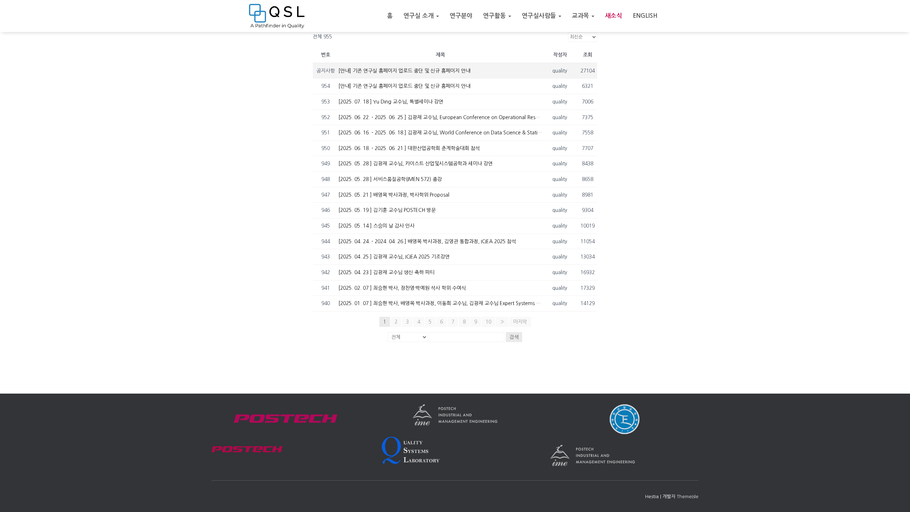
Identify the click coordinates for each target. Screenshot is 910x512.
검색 (514, 337)
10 (488, 321)
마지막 (520, 321)
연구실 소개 (419, 16)
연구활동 (495, 16)
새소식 (613, 16)
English (645, 16)
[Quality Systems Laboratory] (277, 16)
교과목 (581, 16)
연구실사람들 (540, 16)
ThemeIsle (687, 496)
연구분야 (461, 16)
